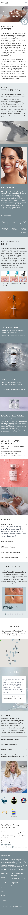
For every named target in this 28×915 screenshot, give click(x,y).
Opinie (2, 885)
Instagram (3, 897)
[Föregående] (3, 614)
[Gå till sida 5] (12, 614)
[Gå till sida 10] (20, 614)
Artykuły (3, 887)
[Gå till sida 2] (7, 614)
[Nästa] (24, 614)
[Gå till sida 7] (15, 614)
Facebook (3, 900)
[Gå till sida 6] (14, 614)
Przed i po (3, 882)
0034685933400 (6, 845)
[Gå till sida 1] (5, 614)
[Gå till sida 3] (8, 614)
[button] (17, 648)
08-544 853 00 (14, 875)
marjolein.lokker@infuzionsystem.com (14, 847)
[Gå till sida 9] (19, 614)
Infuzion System (3, 876)
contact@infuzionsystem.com (18, 878)
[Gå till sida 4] (10, 614)
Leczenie (3, 879)
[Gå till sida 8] (17, 614)
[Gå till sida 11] (22, 614)
